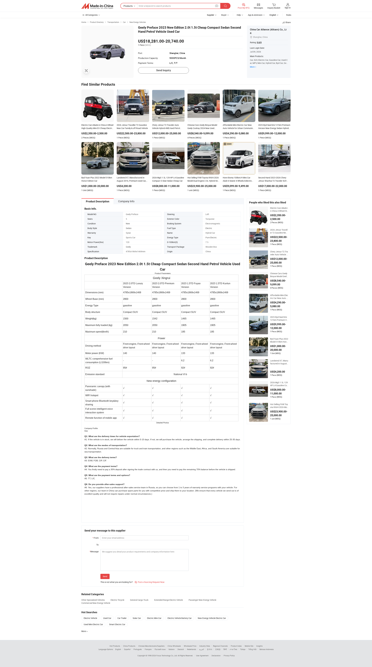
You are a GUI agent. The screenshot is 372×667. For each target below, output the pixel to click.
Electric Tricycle (117, 600)
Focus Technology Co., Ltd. (167, 655)
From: (95, 537)
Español (127, 649)
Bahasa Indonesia (267, 649)
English (118, 649)
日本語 (217, 649)
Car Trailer (122, 618)
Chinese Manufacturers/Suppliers (151, 646)
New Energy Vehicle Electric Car (212, 618)
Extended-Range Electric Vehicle (168, 600)
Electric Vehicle (90, 618)
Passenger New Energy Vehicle (202, 600)
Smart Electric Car (117, 624)
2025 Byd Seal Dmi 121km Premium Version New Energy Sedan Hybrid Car (279, 318)
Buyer (224, 15)
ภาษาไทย (233, 649)
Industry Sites (204, 646)
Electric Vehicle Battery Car (180, 618)
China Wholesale (174, 646)
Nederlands (191, 649)
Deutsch (181, 649)
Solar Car (137, 618)
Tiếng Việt (252, 649)
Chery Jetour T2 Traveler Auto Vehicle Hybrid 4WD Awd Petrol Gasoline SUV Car (279, 253)
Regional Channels (220, 646)
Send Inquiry (163, 70)
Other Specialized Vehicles (93, 600)
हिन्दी (225, 649)
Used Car (107, 618)
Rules (288, 15)
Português (138, 649)
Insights (259, 646)
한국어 (209, 649)
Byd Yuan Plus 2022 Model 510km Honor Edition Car (279, 340)
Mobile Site (249, 646)
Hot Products (115, 646)
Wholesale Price (190, 646)
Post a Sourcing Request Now (149, 582)
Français (148, 649)
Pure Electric (211, 237)
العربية (201, 649)
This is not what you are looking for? (116, 582)
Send (105, 576)
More (252, 66)
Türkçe (242, 649)
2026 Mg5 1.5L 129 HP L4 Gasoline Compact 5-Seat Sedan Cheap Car (279, 384)
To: (97, 544)
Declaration (216, 655)
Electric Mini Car (154, 618)
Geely (128, 246)
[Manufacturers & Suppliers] (97, 6)
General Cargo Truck (139, 600)
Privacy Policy (229, 655)
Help (239, 15)
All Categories (91, 15)
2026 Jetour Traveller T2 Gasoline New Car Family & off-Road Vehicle (279, 231)
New (128, 223)
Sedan (129, 228)
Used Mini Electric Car (93, 624)
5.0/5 (259, 42)
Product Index (236, 646)
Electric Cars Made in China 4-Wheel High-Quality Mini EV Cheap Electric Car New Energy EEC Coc (279, 209)
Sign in (288, 7)
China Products (129, 646)
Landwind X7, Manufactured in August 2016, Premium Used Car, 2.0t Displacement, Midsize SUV (279, 362)
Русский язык (160, 649)
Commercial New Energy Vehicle (95, 603)
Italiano (172, 649)
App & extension (255, 15)
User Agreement (202, 655)
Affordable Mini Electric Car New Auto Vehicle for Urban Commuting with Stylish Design (279, 297)
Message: (94, 551)
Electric (208, 228)
